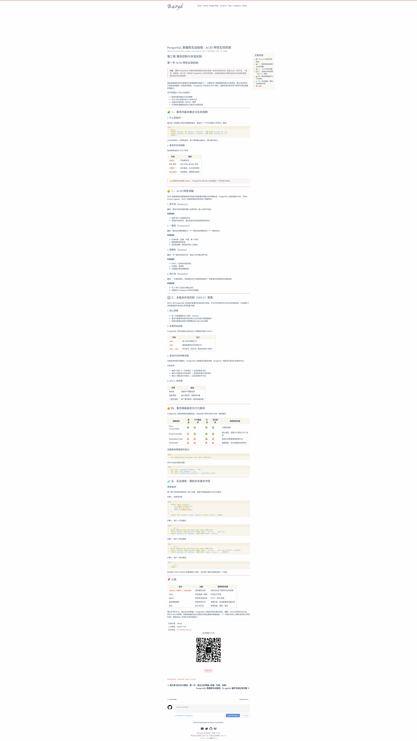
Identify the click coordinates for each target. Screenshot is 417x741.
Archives (223, 6)
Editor (244, 6)
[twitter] (206, 728)
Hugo (201, 733)
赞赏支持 (208, 670)
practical (188, 51)
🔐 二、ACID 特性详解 (264, 69)
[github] (211, 728)
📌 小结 (258, 86)
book (193, 51)
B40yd (175, 6)
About (205, 6)
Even (218, 733)
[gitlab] (215, 728)
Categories (237, 6)
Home (199, 6)
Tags (230, 6)
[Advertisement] (208, 27)
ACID (197, 51)
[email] (202, 728)
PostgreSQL (214, 6)
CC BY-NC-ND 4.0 (184, 629)
